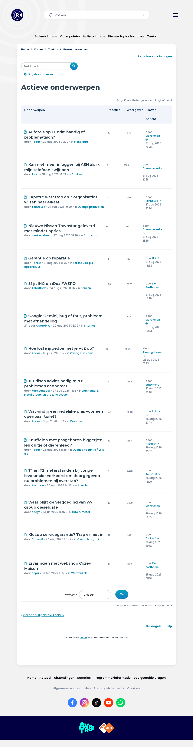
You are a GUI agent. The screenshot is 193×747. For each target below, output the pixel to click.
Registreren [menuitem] (146, 56)
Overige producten (91, 207)
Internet (89, 326)
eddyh (36, 512)
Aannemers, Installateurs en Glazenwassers (61, 393)
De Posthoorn (152, 285)
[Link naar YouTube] (108, 702)
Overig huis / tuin (81, 353)
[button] (142, 15)
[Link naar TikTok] (96, 702)
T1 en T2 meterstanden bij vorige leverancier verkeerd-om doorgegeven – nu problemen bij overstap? (63, 475)
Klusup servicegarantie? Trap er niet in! (66, 534)
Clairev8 (37, 539)
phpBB (83, 637)
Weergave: (71, 594)
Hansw (36, 263)
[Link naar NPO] (106, 728)
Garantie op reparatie (49, 258)
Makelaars (81, 142)
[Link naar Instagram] (84, 702)
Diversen (76, 421)
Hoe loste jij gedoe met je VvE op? (61, 348)
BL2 (154, 258)
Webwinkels (79, 573)
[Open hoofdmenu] (176, 15)
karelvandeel (41, 391)
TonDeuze (38, 207)
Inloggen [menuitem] (165, 56)
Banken (77, 174)
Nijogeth (151, 444)
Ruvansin (38, 485)
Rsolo (35, 174)
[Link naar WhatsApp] (120, 702)
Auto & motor (93, 235)
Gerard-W (43, 326)
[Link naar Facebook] (72, 702)
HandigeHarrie (152, 352)
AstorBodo (39, 288)
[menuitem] (153, 626)
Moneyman (153, 136)
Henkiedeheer (41, 235)
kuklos (156, 411)
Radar (36, 142)
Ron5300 (151, 474)
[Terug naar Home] (17, 15)
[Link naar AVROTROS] (86, 728)
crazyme (151, 385)
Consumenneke (152, 168)
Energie (82, 485)
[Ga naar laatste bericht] (147, 139)
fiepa (35, 573)
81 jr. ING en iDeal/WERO (52, 283)
